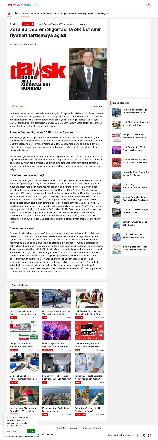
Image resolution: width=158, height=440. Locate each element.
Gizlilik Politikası (12, 431)
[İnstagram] (149, 435)
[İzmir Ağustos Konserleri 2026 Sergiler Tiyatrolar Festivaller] (130, 249)
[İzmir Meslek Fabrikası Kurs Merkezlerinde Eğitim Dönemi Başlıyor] (89, 304)
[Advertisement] (130, 58)
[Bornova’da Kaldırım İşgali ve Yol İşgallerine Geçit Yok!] (56, 304)
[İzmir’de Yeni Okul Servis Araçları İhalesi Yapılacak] (130, 200)
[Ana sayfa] (9, 13)
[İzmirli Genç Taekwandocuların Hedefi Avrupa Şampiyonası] (130, 187)
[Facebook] (137, 435)
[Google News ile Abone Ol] (18, 106)
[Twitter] (143, 435)
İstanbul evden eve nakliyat (68, 428)
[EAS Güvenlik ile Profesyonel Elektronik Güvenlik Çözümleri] (56, 368)
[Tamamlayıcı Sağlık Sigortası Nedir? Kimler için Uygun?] (89, 368)
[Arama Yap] (148, 4)
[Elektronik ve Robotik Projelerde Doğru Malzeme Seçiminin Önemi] (24, 368)
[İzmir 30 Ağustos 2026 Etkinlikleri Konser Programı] (56, 336)
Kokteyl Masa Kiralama (91, 428)
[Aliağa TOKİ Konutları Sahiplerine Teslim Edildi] (24, 336)
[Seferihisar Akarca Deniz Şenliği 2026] (130, 225)
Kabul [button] (31, 431)
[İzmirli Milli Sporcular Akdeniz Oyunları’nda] (130, 237)
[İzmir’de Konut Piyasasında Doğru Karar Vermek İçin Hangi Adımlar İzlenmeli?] (24, 401)
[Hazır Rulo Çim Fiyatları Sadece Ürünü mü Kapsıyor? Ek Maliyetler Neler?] (24, 304)
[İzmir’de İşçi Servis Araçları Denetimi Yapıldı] (130, 212)
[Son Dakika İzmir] (22, 4)
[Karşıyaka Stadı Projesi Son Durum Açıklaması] (56, 401)
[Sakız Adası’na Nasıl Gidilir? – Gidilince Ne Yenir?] (89, 401)
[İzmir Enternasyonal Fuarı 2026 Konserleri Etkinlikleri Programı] (89, 336)
